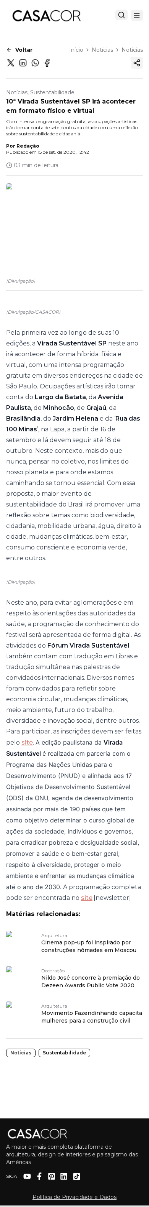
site (27, 742)
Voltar (23, 49)
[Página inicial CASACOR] (46, 15)
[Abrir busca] (121, 15)
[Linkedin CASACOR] (64, 1176)
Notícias (102, 49)
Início (76, 49)
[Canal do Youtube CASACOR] (27, 1176)
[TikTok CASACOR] (76, 1176)
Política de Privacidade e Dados (74, 1197)
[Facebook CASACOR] (39, 1176)
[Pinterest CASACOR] (51, 1176)
